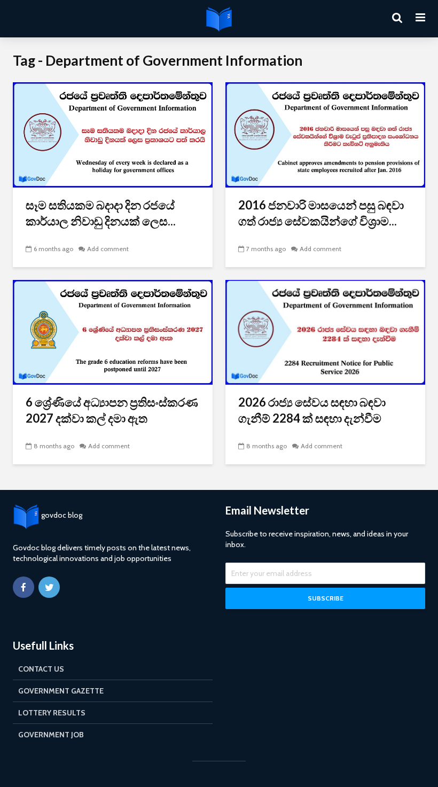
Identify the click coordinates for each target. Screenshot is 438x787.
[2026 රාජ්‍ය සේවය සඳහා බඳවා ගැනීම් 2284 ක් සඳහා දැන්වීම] (325, 331)
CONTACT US (41, 669)
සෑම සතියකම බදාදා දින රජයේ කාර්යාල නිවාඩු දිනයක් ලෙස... (101, 213)
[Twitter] (49, 587)
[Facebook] (23, 587)
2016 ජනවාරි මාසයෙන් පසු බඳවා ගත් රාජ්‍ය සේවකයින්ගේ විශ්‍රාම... (321, 213)
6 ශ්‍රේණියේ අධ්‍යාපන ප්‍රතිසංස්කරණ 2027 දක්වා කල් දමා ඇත (112, 410)
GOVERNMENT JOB (51, 734)
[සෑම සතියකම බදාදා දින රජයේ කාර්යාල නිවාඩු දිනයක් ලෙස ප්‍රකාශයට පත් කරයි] (113, 134)
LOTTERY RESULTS (51, 713)
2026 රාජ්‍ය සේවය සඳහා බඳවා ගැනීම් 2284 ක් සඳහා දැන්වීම (312, 410)
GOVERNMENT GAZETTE (61, 691)
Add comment (108, 249)
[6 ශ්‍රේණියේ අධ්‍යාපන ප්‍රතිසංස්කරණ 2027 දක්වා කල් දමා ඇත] (113, 331)
